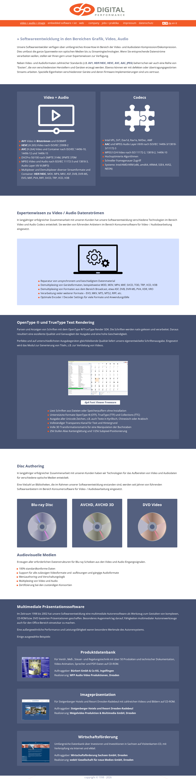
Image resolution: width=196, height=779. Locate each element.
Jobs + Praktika (110, 23)
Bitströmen (44, 141)
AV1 (90, 63)
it (176, 23)
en (173, 23)
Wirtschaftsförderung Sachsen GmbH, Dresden (99, 755)
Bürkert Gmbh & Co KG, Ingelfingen (92, 670)
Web (81, 23)
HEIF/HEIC (100, 63)
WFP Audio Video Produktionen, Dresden (94, 675)
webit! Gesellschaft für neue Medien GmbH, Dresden (102, 760)
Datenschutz (146, 23)
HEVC (110, 63)
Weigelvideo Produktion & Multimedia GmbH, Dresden (103, 713)
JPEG (129, 63)
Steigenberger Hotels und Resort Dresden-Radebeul (102, 708)
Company (94, 23)
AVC (117, 63)
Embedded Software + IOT (62, 23)
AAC (123, 63)
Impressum (129, 23)
